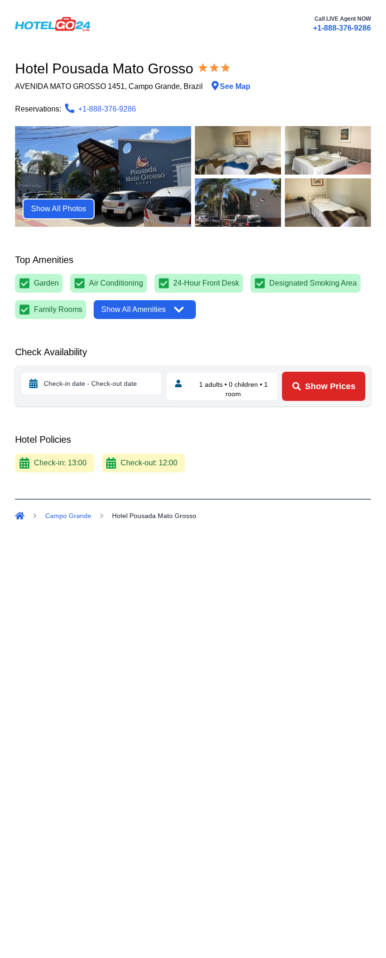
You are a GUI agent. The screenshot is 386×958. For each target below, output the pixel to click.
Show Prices (330, 386)
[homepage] (52, 24)
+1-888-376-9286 (342, 28)
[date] (33, 383)
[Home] (19, 515)
